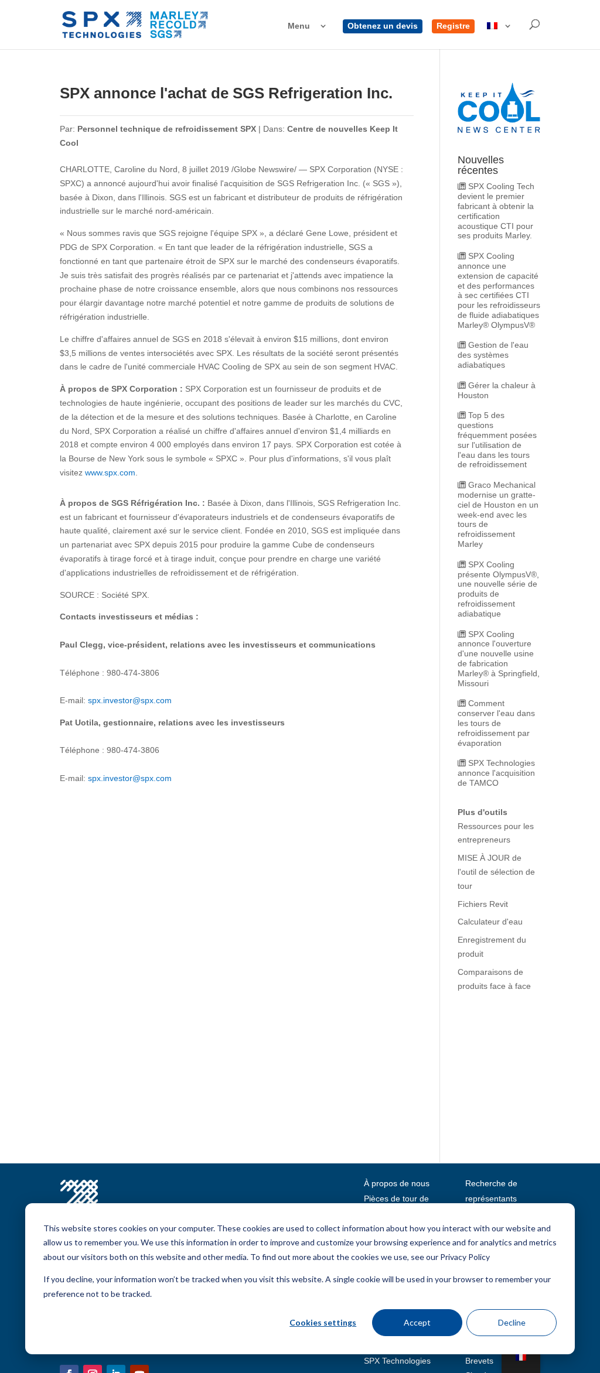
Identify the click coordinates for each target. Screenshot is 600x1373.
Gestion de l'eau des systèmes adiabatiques (493, 354)
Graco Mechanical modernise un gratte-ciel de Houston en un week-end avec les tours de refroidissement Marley (498, 514)
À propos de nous (396, 1183)
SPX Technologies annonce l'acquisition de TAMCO (496, 772)
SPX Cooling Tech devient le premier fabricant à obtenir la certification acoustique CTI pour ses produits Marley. (496, 211)
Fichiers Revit (483, 904)
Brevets (479, 1360)
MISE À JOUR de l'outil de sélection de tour (496, 872)
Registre (453, 26)
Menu (299, 26)
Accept (417, 1322)
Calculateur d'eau (490, 921)
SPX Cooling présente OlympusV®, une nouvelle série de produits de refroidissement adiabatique (498, 589)
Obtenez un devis (382, 26)
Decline (512, 1322)
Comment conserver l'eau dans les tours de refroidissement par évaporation (496, 723)
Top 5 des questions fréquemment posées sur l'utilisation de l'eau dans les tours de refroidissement (497, 439)
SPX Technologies (397, 1360)
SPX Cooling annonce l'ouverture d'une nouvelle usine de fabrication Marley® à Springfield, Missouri (499, 658)
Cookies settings (322, 1322)
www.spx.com (110, 472)
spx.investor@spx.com (130, 700)
